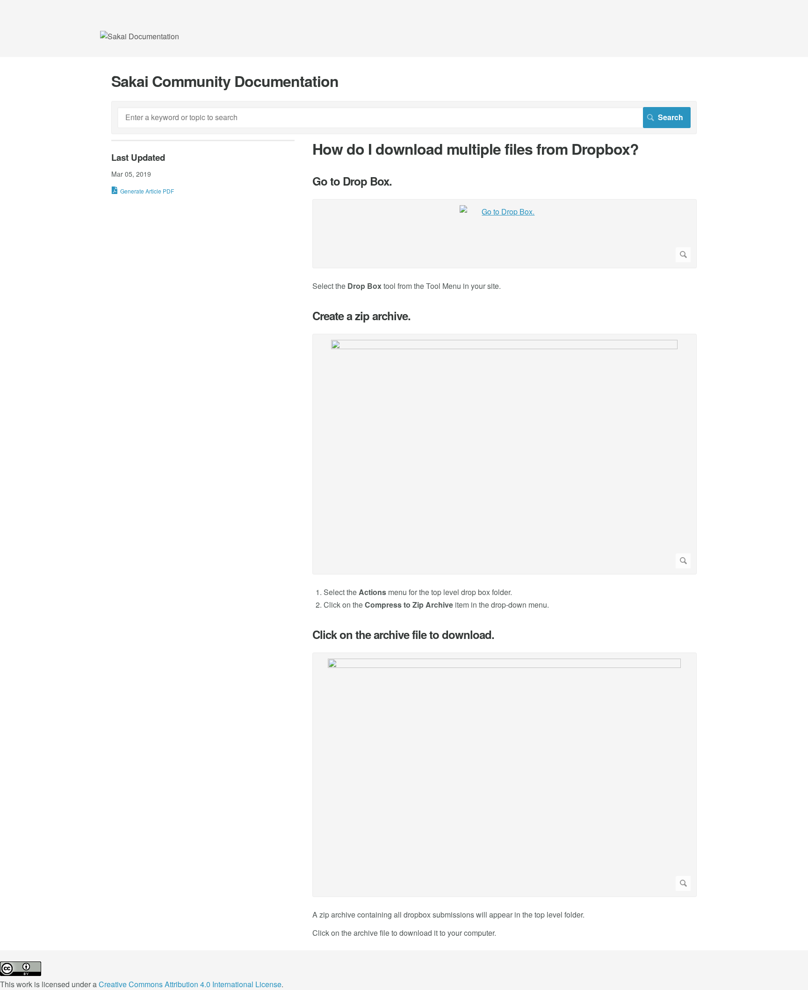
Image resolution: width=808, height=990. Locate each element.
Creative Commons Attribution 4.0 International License (190, 984)
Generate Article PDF (147, 191)
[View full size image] (504, 454)
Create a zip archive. (361, 316)
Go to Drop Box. (352, 181)
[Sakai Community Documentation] (139, 36)
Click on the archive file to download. (403, 634)
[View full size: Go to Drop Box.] (504, 233)
